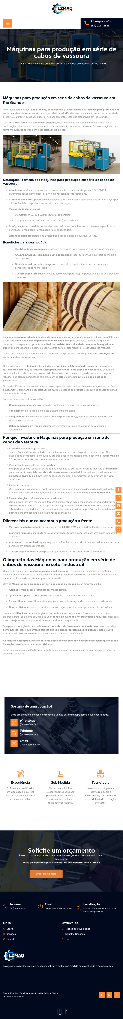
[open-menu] (7, 23)
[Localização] (79, 907)
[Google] (119, 506)
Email (48, 904)
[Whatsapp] (117, 995)
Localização (91, 904)
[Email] (40, 905)
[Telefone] (5, 905)
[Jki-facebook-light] (102, 995)
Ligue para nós (101, 21)
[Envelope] (119, 514)
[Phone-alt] (119, 522)
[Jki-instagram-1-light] (109, 995)
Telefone (15, 904)
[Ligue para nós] (86, 23)
